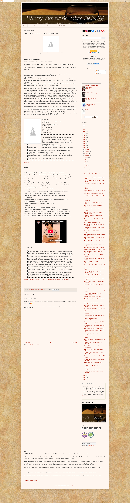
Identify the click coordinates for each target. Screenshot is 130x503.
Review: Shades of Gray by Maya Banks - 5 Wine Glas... (94, 322)
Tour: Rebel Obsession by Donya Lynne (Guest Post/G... (94, 306)
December (86, 149)
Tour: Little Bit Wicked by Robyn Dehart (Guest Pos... (94, 241)
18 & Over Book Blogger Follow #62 (92, 222)
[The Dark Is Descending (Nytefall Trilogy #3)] (84, 101)
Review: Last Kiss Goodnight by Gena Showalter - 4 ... (94, 316)
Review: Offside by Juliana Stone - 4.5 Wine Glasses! (93, 285)
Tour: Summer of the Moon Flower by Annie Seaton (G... (94, 225)
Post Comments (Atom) (35, 344)
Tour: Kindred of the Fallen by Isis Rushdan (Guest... (93, 312)
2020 (84, 133)
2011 (84, 377)
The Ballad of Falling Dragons (91, 93)
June (85, 161)
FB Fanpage (51, 279)
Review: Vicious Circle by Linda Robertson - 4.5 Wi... (94, 231)
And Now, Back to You (90, 104)
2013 (84, 147)
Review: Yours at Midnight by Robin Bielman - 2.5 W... (94, 275)
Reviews (43, 26)
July (85, 159)
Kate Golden (88, 88)
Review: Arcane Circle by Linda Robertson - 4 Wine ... (94, 209)
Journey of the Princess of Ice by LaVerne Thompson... (93, 346)
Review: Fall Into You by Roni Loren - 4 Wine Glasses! (94, 258)
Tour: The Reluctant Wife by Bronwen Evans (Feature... (94, 282)
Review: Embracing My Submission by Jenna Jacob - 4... (94, 331)
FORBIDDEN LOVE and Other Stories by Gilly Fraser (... (94, 325)
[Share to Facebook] (57, 290)
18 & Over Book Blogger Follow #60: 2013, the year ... (94, 309)
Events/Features (51, 26)
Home (24, 26)
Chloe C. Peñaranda (89, 99)
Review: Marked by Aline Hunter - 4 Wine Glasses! (93, 336)
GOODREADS (58, 279)
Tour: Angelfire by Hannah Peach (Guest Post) (94, 288)
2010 (84, 379)
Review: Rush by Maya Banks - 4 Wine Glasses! (94, 249)
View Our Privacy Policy (30, 480)
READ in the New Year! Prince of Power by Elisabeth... (93, 371)
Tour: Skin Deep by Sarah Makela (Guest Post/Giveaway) (93, 212)
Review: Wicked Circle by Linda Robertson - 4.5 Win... (94, 203)
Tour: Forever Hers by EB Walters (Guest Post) (94, 247)
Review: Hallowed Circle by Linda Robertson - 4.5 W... (94, 228)
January (86, 172)
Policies (36, 26)
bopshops (64, 485)
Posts (98, 70)
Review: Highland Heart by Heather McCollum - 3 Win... (94, 255)
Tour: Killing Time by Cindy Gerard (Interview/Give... (92, 262)
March (85, 167)
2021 (84, 131)
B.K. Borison (88, 105)
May (85, 163)
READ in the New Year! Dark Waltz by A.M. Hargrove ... (94, 359)
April (85, 165)
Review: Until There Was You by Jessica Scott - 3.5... (94, 278)
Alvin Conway (85, 395)
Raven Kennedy (88, 111)
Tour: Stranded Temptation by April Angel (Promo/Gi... (93, 252)
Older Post (74, 342)
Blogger (73, 485)
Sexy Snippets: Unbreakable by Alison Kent (93, 193)
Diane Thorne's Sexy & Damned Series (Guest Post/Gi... (94, 181)
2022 (84, 129)
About (30, 26)
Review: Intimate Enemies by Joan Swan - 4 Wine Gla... (95, 356)
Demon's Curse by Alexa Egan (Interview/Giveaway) (90, 319)
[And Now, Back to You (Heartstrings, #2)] (84, 106)
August (86, 157)
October (86, 153)
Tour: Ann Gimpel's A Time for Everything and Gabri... (94, 234)
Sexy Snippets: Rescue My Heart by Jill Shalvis (94, 328)
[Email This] (52, 290)
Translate (92, 445)
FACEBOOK (43, 279)
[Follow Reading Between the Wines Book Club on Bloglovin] (93, 64)
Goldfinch (87, 109)
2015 (84, 143)
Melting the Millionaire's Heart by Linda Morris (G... (94, 191)
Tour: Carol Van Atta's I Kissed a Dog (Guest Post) (94, 299)
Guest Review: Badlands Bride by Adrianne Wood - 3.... (94, 196)
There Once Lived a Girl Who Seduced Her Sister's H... (93, 199)
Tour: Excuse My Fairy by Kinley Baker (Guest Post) (94, 219)
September (86, 155)
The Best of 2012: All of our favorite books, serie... (93, 349)
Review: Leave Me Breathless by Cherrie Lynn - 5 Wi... (95, 244)
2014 (84, 145)
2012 (84, 375)
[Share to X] (55, 290)
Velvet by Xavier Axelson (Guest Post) (92, 296)
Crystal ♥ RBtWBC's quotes (89, 384)
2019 (84, 135)
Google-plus (66, 279)
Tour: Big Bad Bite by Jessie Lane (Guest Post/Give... (93, 206)
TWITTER (37, 279)
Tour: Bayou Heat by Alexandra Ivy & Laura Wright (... (93, 302)
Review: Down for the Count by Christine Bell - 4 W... (94, 184)
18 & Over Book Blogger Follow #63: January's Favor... (94, 174)
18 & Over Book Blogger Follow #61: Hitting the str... (94, 265)
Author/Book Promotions (63, 26)
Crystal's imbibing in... (91, 85)
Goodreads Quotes (102, 398)
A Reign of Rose (88, 87)
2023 (84, 127)
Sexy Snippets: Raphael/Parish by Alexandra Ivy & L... (94, 290)
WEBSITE (27, 279)
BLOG (32, 279)
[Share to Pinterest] (58, 290)
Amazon (26, 162)
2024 (84, 125)
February (86, 170)
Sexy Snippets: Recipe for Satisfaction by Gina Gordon (94, 238)
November (86, 151)
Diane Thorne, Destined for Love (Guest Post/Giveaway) (92, 272)
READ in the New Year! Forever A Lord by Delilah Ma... (93, 353)
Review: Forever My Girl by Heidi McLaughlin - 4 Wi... (94, 177)
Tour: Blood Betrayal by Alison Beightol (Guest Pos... (94, 339)
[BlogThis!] (54, 290)
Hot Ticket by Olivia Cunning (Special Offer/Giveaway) (92, 294)
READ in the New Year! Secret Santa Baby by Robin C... (94, 366)
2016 (84, 141)
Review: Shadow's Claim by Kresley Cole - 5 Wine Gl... (93, 343)
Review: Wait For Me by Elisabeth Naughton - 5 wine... (94, 363)
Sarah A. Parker (88, 94)
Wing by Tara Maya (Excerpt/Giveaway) (93, 334)
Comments (99, 73)
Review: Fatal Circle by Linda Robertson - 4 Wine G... (93, 216)
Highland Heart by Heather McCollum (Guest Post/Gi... (94, 187)
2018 (84, 137)
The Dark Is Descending (90, 98)
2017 (84, 139)
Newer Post (27, 342)
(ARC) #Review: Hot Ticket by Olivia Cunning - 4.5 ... (94, 268)
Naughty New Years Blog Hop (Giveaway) (93, 369)
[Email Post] (50, 289)
